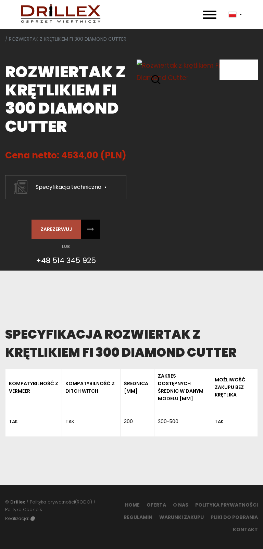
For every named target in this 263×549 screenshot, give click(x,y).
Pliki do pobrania (234, 517)
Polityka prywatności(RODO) (61, 502)
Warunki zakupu (181, 517)
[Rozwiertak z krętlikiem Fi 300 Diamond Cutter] (197, 72)
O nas (180, 504)
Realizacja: (17, 518)
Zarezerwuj (56, 229)
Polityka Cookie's (23, 509)
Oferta (156, 504)
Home (132, 504)
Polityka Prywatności (226, 504)
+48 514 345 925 (66, 260)
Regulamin (138, 517)
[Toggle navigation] (210, 14)
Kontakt (245, 529)
